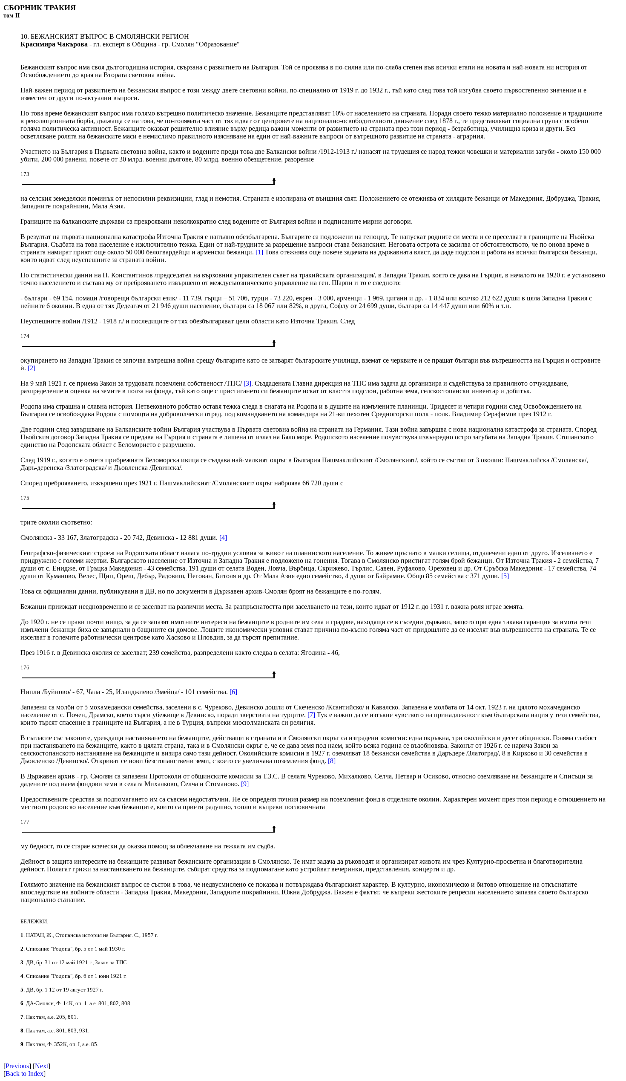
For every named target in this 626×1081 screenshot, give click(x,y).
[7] (311, 714)
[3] (247, 383)
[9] (245, 783)
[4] (223, 537)
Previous (17, 1065)
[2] (31, 368)
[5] (505, 575)
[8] (332, 760)
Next (41, 1065)
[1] (259, 252)
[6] (233, 691)
